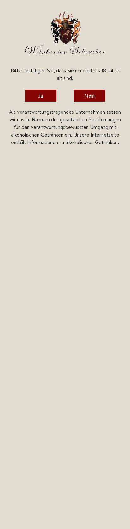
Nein (89, 95)
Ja (40, 95)
